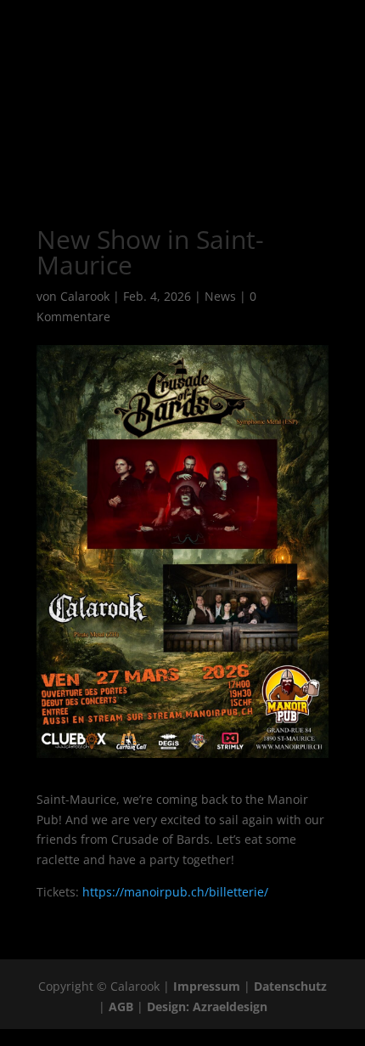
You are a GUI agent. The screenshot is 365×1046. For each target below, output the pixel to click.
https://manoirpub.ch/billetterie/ (175, 892)
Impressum (206, 986)
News (220, 296)
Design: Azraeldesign (207, 1006)
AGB (121, 1006)
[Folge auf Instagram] (165, 148)
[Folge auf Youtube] (233, 148)
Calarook (85, 296)
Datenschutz (290, 986)
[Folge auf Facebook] (131, 148)
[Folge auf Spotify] (199, 148)
